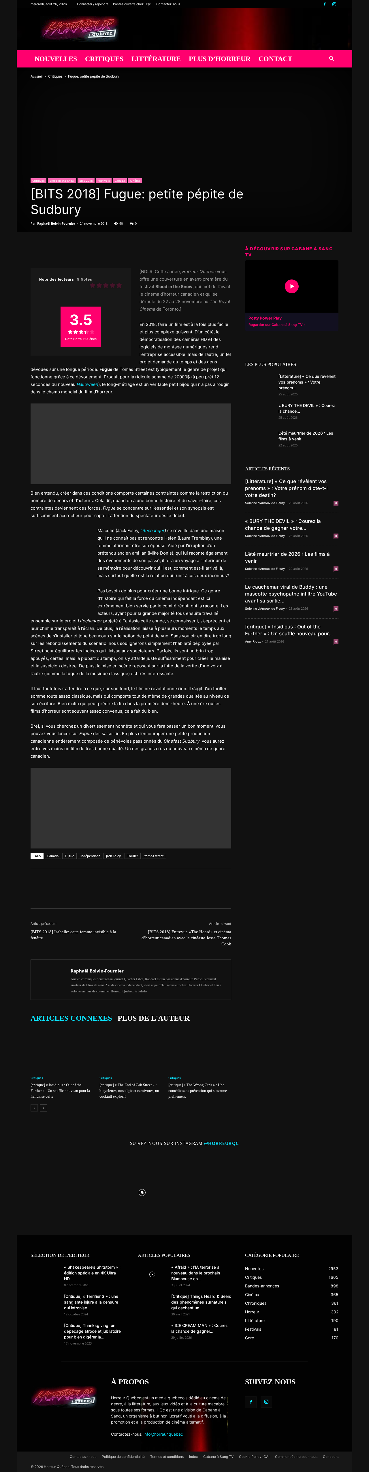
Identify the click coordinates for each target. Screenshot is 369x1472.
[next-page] (43, 1107)
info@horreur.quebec (163, 1434)
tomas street (153, 856)
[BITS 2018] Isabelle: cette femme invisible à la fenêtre (73, 935)
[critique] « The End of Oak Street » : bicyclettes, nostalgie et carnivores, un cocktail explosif (129, 1091)
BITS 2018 (86, 181)
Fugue (69, 856)
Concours (330, 1456)
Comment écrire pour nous (296, 1456)
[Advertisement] (131, 443)
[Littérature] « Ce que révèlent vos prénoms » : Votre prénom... (307, 382)
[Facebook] (324, 4)
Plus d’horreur (220, 59)
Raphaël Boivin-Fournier (56, 223)
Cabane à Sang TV (218, 1456)
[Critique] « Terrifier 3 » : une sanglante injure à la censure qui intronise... (91, 1302)
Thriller (132, 856)
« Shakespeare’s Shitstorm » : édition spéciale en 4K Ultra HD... (92, 1273)
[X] (49, 251)
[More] (116, 251)
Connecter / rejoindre (92, 4)
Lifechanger (152, 530)
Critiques (104, 59)
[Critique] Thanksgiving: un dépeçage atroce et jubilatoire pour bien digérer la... (92, 1331)
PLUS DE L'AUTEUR (154, 1018)
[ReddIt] (76, 251)
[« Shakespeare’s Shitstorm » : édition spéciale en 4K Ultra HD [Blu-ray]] (45, 1274)
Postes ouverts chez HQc (132, 4)
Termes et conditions (167, 1456)
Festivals (104, 181)
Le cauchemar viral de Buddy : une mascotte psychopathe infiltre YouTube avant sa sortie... (291, 594)
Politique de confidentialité (123, 1456)
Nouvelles (56, 59)
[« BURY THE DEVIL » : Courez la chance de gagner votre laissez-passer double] (259, 413)
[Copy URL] (102, 251)
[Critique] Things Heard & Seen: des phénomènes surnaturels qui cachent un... (201, 1302)
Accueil (37, 76)
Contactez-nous (168, 4)
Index (193, 1456)
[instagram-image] (58, 1191)
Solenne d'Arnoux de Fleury (265, 503)
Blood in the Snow (62, 181)
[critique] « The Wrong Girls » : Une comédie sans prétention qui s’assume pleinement (197, 1091)
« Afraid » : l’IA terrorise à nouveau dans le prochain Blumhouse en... (195, 1273)
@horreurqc (221, 1143)
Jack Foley (113, 856)
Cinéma (135, 181)
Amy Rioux (253, 641)
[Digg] (89, 251)
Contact (275, 59)
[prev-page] (34, 1107)
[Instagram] (334, 4)
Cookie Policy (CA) (254, 1456)
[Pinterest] (63, 251)
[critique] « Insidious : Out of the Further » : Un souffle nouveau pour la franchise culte (60, 1091)
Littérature (156, 59)
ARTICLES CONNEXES (71, 1018)
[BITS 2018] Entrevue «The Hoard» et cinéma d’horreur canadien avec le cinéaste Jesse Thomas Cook (186, 938)
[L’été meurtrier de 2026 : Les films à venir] (259, 440)
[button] (331, 59)
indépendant (90, 856)
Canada (120, 181)
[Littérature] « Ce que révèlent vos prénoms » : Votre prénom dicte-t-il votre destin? (287, 488)
